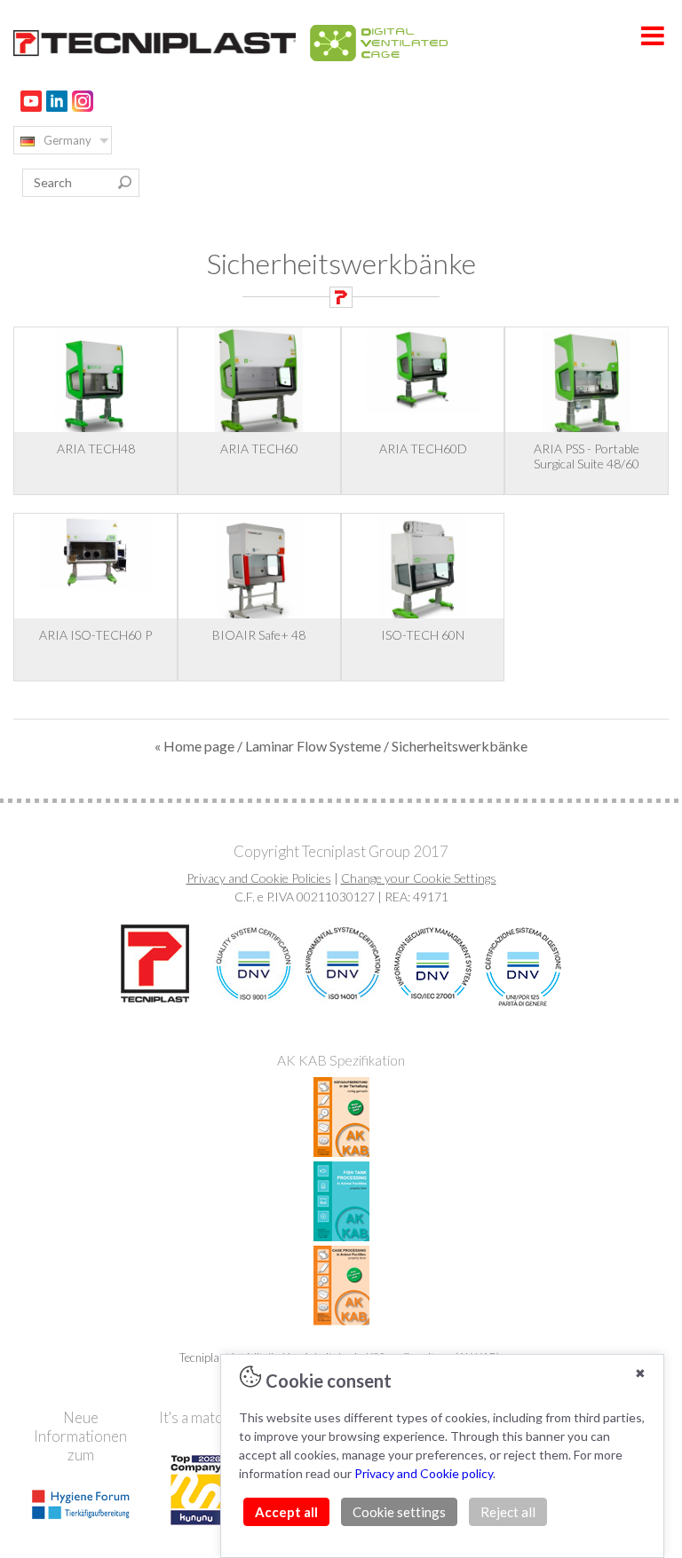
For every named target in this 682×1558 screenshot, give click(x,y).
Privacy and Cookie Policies (258, 877)
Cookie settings (399, 1512)
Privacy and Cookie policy (423, 1473)
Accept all (286, 1512)
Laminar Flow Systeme (313, 745)
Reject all (507, 1512)
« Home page (194, 745)
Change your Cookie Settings (418, 877)
